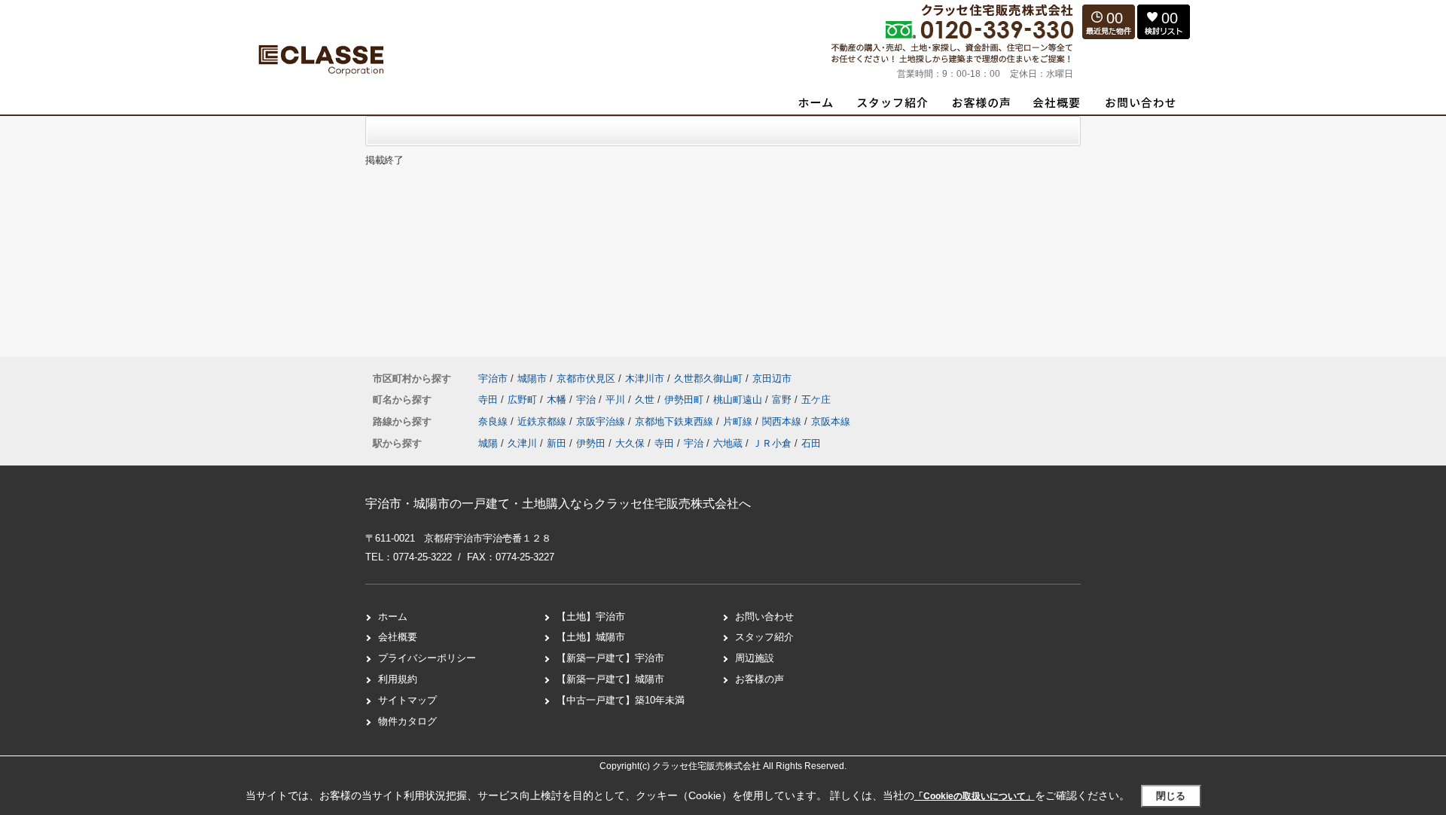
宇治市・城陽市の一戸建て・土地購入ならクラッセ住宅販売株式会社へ (558, 503)
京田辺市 (772, 378)
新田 (556, 443)
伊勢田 (591, 443)
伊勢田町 (685, 399)
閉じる (1170, 795)
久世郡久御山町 (708, 378)
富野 (783, 399)
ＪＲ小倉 (772, 443)
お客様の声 (759, 679)
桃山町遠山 (739, 399)
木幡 (558, 399)
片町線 (739, 421)
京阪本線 (830, 421)
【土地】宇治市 (591, 616)
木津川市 (644, 378)
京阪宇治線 (602, 421)
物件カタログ (407, 721)
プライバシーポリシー (427, 658)
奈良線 (494, 421)
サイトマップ (407, 700)
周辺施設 (754, 658)
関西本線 (783, 421)
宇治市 (493, 378)
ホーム (392, 616)
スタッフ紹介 (764, 637)
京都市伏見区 (586, 378)
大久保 (630, 443)
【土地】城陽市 (591, 637)
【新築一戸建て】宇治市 (610, 658)
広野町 (524, 399)
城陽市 (532, 378)
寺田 (489, 399)
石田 (811, 443)
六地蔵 (728, 443)
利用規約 (397, 679)
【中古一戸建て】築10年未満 (621, 700)
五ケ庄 (816, 399)
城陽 (488, 443)
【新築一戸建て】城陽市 (610, 679)
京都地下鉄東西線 (675, 421)
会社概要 (397, 637)
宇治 (587, 399)
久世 (646, 399)
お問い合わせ (764, 616)
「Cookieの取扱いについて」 (974, 796)
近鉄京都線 (543, 421)
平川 (617, 399)
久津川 (522, 443)
